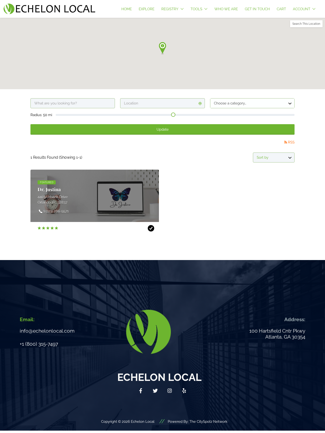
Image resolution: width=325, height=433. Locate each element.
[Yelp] (184, 391)
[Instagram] (170, 391)
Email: (27, 319)
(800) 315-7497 (41, 344)
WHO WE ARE (226, 9)
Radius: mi (41, 115)
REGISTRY (169, 9)
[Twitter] (155, 391)
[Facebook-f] (141, 391)
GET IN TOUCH (257, 9)
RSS (291, 142)
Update (163, 129)
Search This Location (306, 23)
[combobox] (252, 103)
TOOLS (196, 9)
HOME (126, 9)
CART (281, 9)
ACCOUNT (301, 9)
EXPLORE (146, 9)
